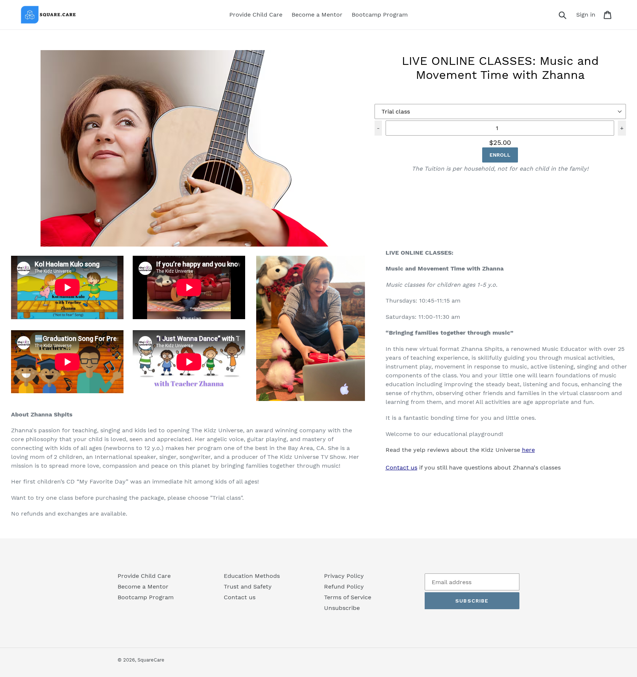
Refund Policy (344, 586)
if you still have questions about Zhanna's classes (473, 467)
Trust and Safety (248, 586)
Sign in (587, 14)
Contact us (239, 597)
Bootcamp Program (146, 597)
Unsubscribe (342, 607)
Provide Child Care (144, 575)
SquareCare (151, 660)
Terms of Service (347, 597)
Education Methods (252, 575)
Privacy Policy (344, 575)
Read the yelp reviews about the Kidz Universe (460, 449)
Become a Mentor (143, 586)
